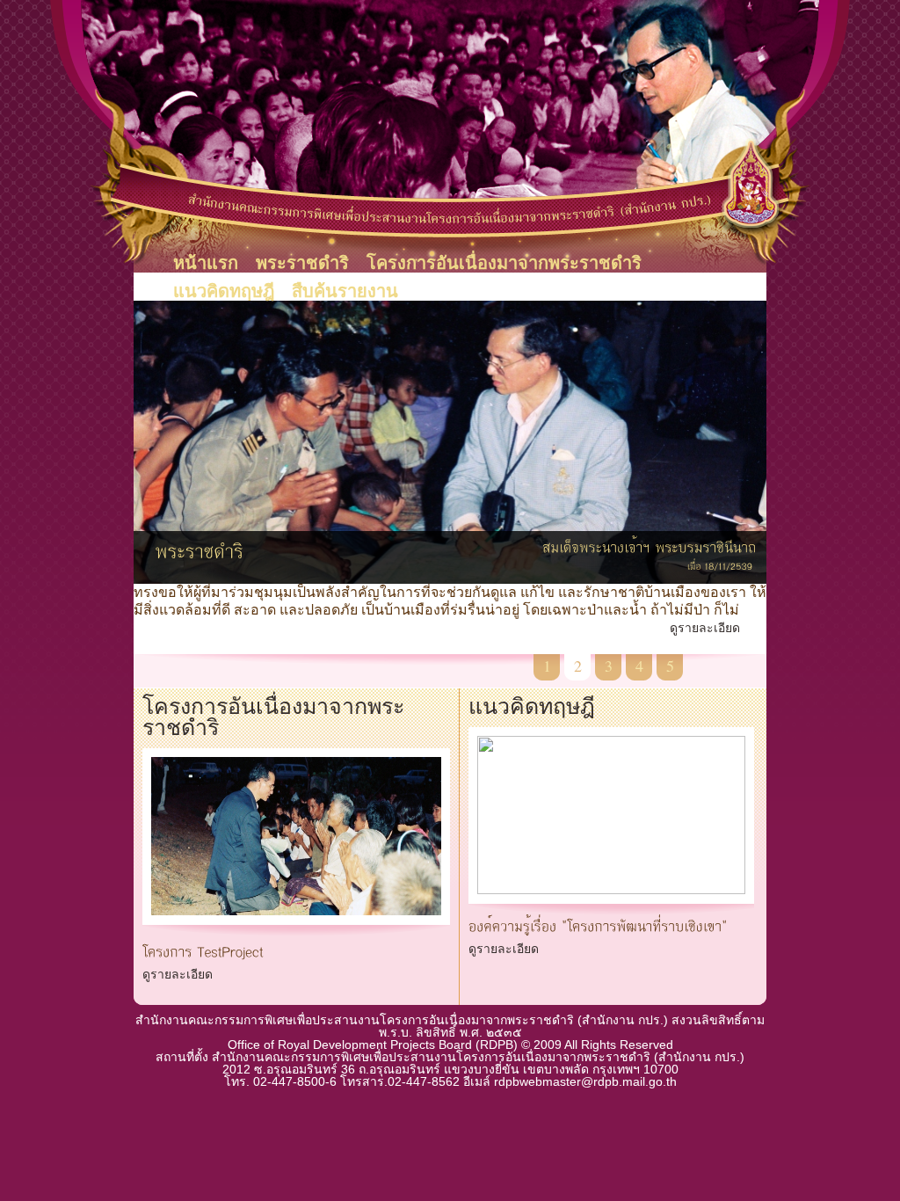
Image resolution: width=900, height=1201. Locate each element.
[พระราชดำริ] (200, 547)
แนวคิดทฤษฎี (223, 291)
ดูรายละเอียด (705, 628)
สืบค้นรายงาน (345, 291)
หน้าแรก (205, 263)
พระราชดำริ (302, 263)
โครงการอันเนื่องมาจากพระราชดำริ (504, 263)
